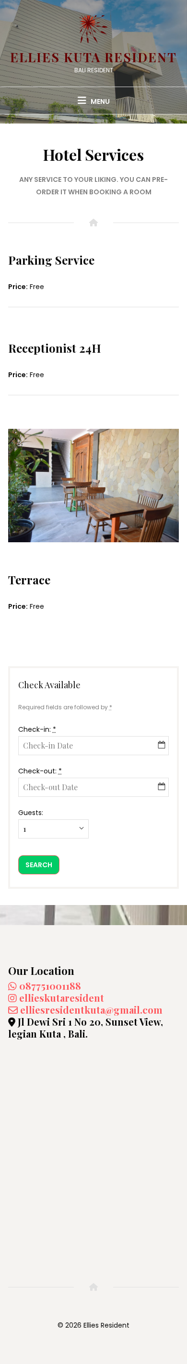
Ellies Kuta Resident (93, 57)
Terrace (29, 579)
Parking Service (51, 260)
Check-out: (40, 771)
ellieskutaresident (60, 997)
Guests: (30, 812)
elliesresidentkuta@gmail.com (90, 1009)
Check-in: (37, 729)
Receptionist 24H (54, 348)
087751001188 (49, 985)
